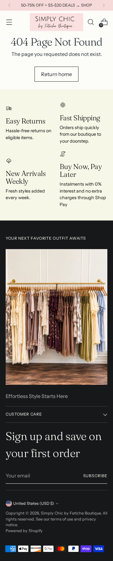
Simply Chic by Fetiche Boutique (71, 513)
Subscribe (95, 475)
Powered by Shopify (24, 530)
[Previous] (9, 5)
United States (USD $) (33, 503)
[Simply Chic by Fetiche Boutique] (56, 22)
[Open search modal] (90, 22)
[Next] (103, 5)
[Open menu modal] (9, 22)
